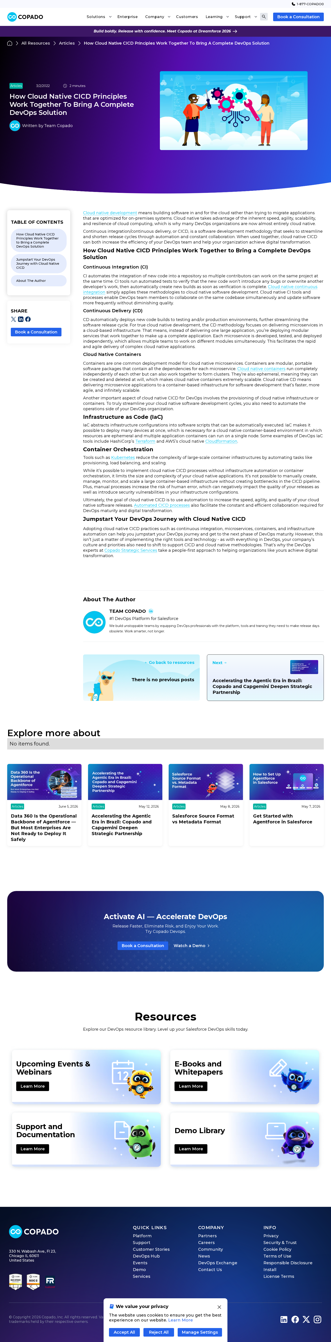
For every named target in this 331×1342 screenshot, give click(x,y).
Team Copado (58, 125)
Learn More (32, 1086)
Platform (142, 1235)
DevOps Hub (146, 1256)
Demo (139, 1269)
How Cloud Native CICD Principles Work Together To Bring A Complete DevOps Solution (177, 43)
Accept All (124, 1332)
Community (210, 1249)
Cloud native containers (261, 368)
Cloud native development (110, 212)
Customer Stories (151, 1249)
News (204, 1256)
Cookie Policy (277, 1249)
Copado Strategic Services (130, 550)
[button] (99, 16)
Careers (206, 1242)
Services (141, 1276)
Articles (67, 43)
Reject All (159, 1332)
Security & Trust (280, 1242)
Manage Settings (200, 1332)
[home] (25, 17)
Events (140, 1262)
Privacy (271, 1235)
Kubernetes (123, 457)
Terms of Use (277, 1256)
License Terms (278, 1276)
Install (269, 1269)
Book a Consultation (298, 16)
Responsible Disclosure (288, 1262)
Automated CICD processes (162, 505)
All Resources (35, 43)
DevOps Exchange (217, 1262)
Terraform (145, 441)
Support (141, 1242)
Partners (207, 1235)
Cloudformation (221, 441)
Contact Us (210, 1269)
